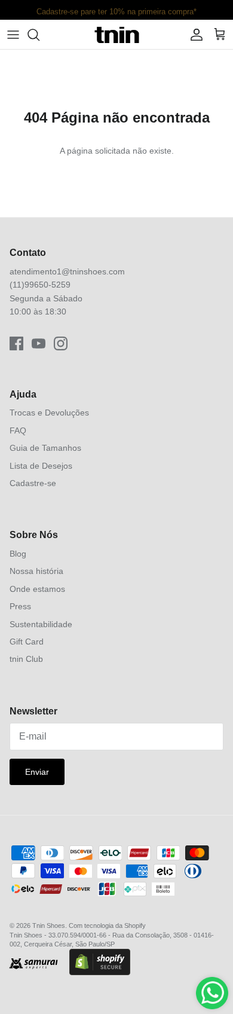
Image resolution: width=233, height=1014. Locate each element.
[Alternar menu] (13, 35)
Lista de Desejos (41, 466)
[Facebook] (16, 343)
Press (20, 606)
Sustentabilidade (41, 624)
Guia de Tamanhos (45, 448)
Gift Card (27, 641)
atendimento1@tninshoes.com (67, 271)
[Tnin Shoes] (116, 34)
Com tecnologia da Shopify (107, 925)
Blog (18, 553)
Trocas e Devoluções (49, 412)
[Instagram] (61, 343)
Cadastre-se (33, 483)
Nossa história (36, 571)
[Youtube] (38, 343)
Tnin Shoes (48, 925)
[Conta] (193, 35)
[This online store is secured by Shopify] (99, 963)
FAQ (18, 430)
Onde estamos (37, 589)
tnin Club (26, 659)
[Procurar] (39, 35)
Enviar (37, 772)
